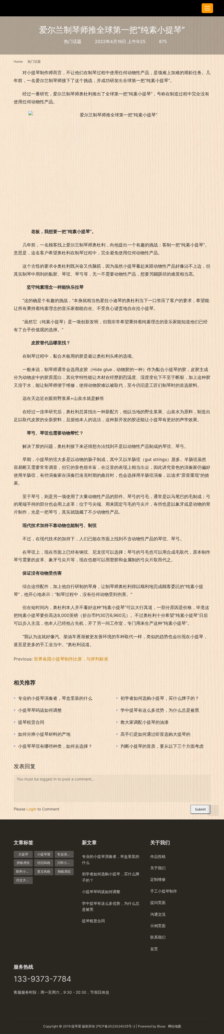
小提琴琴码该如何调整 (40, 710)
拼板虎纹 (23, 863)
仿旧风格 (43, 863)
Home (18, 61)
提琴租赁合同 (31, 722)
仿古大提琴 (24, 880)
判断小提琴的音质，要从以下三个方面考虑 (162, 746)
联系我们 (158, 937)
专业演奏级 (65, 854)
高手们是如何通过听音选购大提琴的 (155, 734)
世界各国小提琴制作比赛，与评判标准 (71, 659)
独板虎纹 (64, 871)
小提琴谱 (43, 854)
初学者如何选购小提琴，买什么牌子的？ (159, 698)
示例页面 (158, 925)
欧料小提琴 (24, 871)
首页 (154, 948)
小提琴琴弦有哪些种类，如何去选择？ (55, 746)
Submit (200, 809)
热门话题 (72, 41)
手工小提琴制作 (163, 891)
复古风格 (43, 871)
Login (31, 809)
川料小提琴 (65, 863)
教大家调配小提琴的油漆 (144, 722)
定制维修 (158, 879)
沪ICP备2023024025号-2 (115, 1026)
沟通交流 (158, 914)
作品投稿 (158, 856)
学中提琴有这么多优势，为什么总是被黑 (159, 710)
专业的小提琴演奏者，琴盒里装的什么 (55, 698)
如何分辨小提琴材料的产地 (44, 734)
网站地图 (174, 1026)
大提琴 (23, 854)
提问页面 (158, 902)
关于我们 (158, 868)
